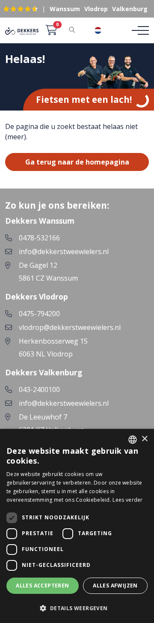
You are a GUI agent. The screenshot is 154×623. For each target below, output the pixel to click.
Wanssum (65, 9)
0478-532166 (39, 238)
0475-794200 (39, 313)
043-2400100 (39, 389)
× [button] (144, 439)
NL (111, 30)
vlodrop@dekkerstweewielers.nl (70, 327)
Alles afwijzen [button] (115, 585)
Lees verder (127, 499)
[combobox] (104, 30)
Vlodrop (96, 9)
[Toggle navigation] (138, 30)
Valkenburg (130, 9)
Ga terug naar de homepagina (77, 162)
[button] (77, 608)
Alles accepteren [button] (42, 585)
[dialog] (77, 526)
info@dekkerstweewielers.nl (64, 251)
